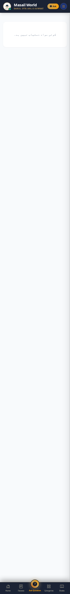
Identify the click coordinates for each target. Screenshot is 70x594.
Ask (54, 6)
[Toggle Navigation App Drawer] (63, 6)
